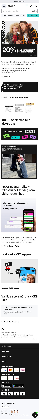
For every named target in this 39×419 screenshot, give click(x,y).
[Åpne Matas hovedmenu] (4, 6)
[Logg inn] (25, 6)
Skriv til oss (5, 407)
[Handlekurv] (36, 6)
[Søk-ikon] (36, 11)
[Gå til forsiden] (11, 6)
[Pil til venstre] (30, 339)
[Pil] (36, 339)
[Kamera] (33, 11)
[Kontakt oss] (35, 415)
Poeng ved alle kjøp (19, 1)
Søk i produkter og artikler (10, 11)
